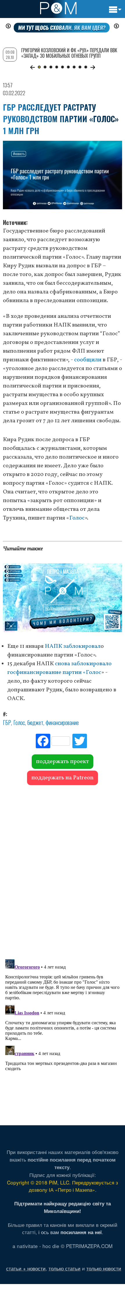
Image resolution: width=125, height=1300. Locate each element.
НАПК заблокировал (73, 646)
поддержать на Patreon (62, 778)
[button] (32, 67)
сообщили (87, 360)
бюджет (35, 722)
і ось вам (70, 1232)
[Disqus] (62, 869)
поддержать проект (62, 762)
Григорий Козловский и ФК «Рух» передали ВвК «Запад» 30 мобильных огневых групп (69, 53)
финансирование (62, 722)
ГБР (7, 722)
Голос (77, 518)
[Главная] (58, 8)
